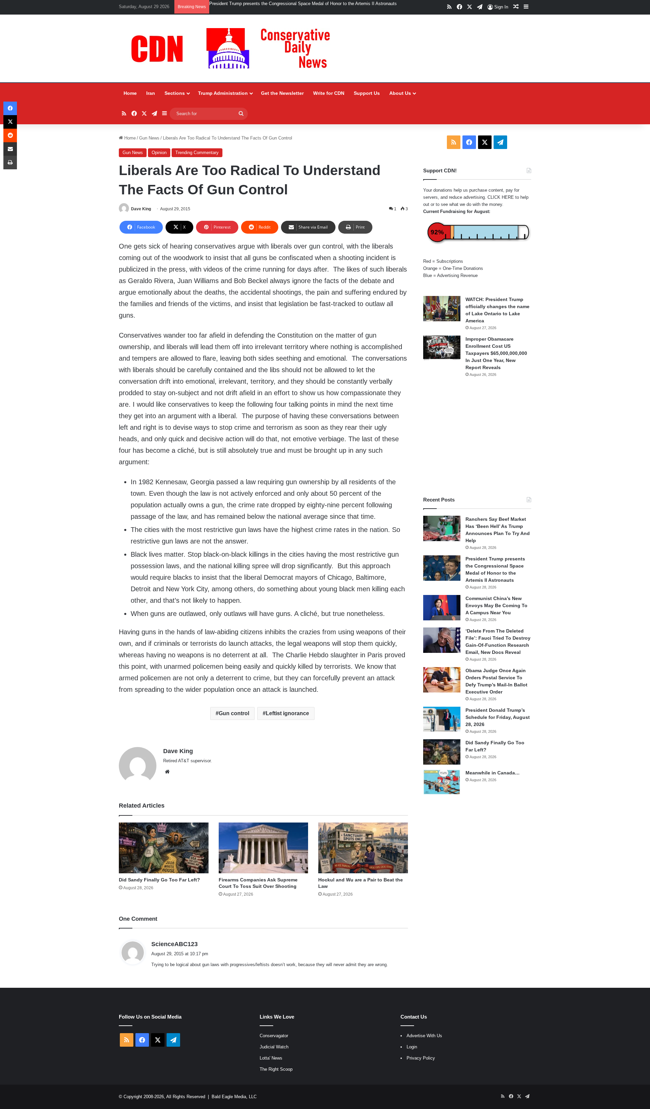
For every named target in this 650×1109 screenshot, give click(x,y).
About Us (400, 93)
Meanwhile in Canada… (492, 772)
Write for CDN (328, 93)
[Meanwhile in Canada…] (441, 782)
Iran (150, 93)
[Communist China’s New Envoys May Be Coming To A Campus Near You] (441, 607)
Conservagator (274, 1035)
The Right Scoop (276, 1069)
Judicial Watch (274, 1046)
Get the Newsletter (282, 93)
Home (130, 93)
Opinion (159, 152)
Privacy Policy (421, 1058)
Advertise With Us (424, 1035)
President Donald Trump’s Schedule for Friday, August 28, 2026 (497, 717)
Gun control (234, 713)
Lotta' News (271, 1058)
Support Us (367, 93)
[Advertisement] (477, 436)
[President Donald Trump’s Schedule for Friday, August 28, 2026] (441, 719)
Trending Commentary (197, 152)
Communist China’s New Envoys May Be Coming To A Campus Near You (496, 605)
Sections (175, 93)
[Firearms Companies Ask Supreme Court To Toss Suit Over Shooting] (263, 848)
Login (412, 1046)
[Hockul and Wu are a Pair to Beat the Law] (363, 848)
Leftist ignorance (287, 713)
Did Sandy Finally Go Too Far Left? (159, 879)
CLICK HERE (501, 197)
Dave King (141, 209)
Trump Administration (223, 93)
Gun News (149, 138)
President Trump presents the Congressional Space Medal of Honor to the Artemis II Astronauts (303, 3)
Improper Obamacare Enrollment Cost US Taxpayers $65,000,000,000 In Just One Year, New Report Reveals (496, 353)
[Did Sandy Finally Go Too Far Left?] (164, 848)
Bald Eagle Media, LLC (234, 1096)
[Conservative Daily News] (234, 48)
